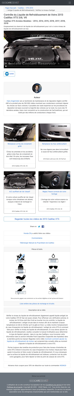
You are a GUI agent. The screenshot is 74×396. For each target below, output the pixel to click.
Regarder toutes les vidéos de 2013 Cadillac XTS (37, 219)
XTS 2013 (29, 8)
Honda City (28, 233)
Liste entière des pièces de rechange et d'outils (37, 304)
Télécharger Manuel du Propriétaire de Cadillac (37, 243)
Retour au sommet (38, 376)
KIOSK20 (63, 365)
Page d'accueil (10, 8)
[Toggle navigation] (69, 3)
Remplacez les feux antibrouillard (54, 144)
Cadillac (21, 8)
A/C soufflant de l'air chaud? (19, 192)
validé (11, 74)
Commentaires (37, 238)
